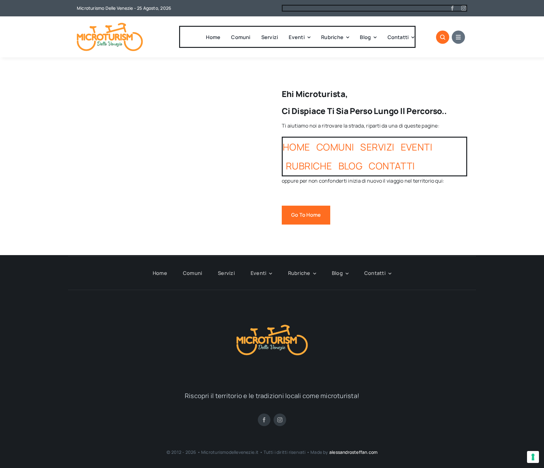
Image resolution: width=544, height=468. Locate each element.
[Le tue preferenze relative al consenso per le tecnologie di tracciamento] (533, 457)
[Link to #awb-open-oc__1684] (458, 37)
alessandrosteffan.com (353, 452)
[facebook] (452, 8)
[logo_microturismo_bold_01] (110, 25)
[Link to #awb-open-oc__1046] (442, 37)
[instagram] (463, 8)
